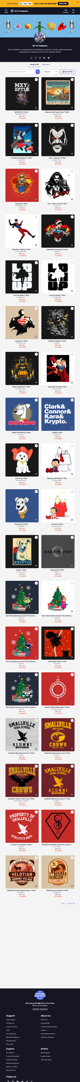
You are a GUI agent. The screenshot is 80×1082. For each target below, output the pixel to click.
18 (73, 903)
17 (71, 903)
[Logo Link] (12, 11)
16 (69, 903)
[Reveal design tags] (36, 108)
